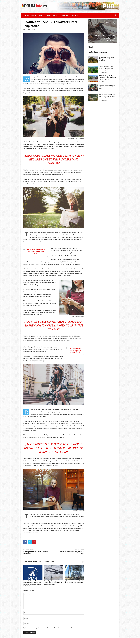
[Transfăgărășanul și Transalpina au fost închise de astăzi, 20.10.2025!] (53, 572)
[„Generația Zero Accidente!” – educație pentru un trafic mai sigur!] (93, 87)
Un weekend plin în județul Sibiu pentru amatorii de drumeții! (107, 58)
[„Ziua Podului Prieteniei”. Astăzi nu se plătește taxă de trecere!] (74, 572)
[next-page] (83, 562)
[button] (116, 15)
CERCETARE (64, 15)
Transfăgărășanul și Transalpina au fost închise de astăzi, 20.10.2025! (53, 582)
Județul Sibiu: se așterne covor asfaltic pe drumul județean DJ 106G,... (106, 68)
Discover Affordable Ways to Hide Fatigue (72, 553)
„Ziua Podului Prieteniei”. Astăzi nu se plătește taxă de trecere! (74, 581)
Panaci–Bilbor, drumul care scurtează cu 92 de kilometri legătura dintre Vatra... (107, 96)
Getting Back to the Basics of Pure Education (35, 553)
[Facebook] (25, 542)
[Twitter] (30, 542)
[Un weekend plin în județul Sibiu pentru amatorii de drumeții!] (93, 59)
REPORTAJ (75, 15)
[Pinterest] (34, 542)
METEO (41, 15)
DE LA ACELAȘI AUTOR (46, 562)
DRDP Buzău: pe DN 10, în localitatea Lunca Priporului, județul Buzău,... (107, 77)
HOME (27, 15)
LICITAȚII (55, 15)
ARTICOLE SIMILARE (31, 562)
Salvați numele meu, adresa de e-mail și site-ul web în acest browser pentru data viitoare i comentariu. (53, 628)
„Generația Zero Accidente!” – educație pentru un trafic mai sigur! (107, 86)
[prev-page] (81, 562)
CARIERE (48, 15)
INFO (32, 15)
